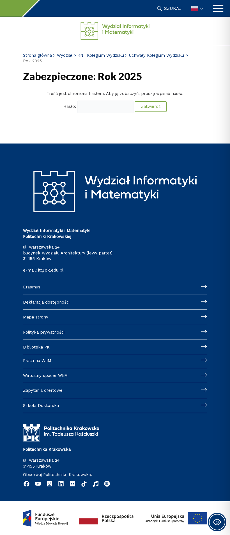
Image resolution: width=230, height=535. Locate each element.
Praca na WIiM (37, 360)
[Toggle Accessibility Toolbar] (217, 522)
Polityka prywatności (44, 332)
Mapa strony (35, 317)
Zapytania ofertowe (43, 390)
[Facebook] (26, 483)
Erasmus (31, 287)
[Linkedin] (61, 483)
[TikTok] (84, 483)
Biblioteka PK (36, 347)
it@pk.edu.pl (50, 270)
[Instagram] (49, 483)
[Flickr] (72, 483)
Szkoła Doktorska (41, 405)
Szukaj (173, 8)
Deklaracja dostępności (46, 302)
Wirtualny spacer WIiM (45, 375)
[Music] (95, 483)
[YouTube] (38, 483)
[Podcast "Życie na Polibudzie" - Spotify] (107, 483)
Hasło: (70, 106)
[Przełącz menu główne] (218, 8)
